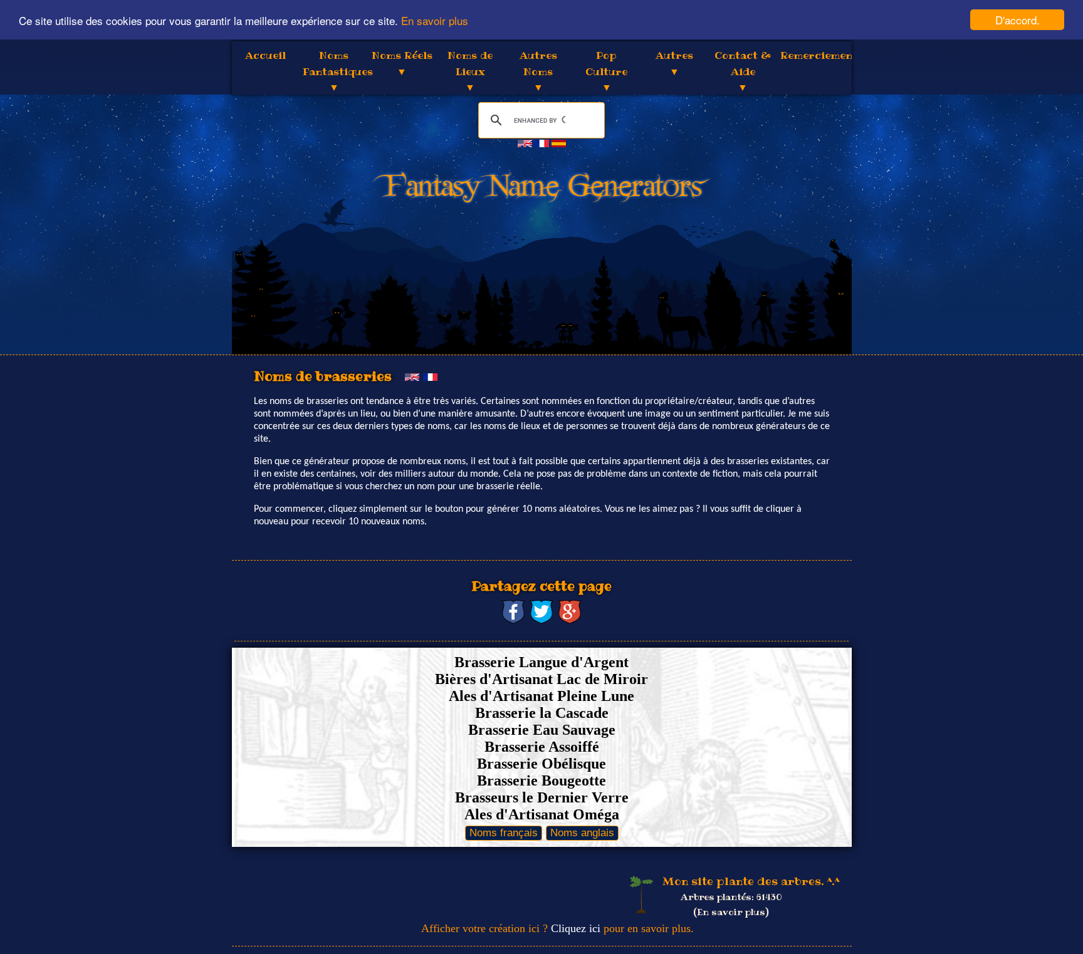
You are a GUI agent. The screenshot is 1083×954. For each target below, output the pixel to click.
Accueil (265, 55)
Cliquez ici (575, 928)
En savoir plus (434, 20)
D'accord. (1017, 20)
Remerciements (821, 55)
